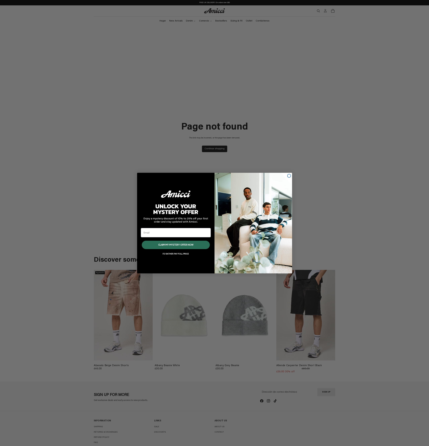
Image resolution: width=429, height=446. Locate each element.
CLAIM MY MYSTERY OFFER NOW (175, 244)
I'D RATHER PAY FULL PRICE (176, 254)
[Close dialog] (289, 175)
